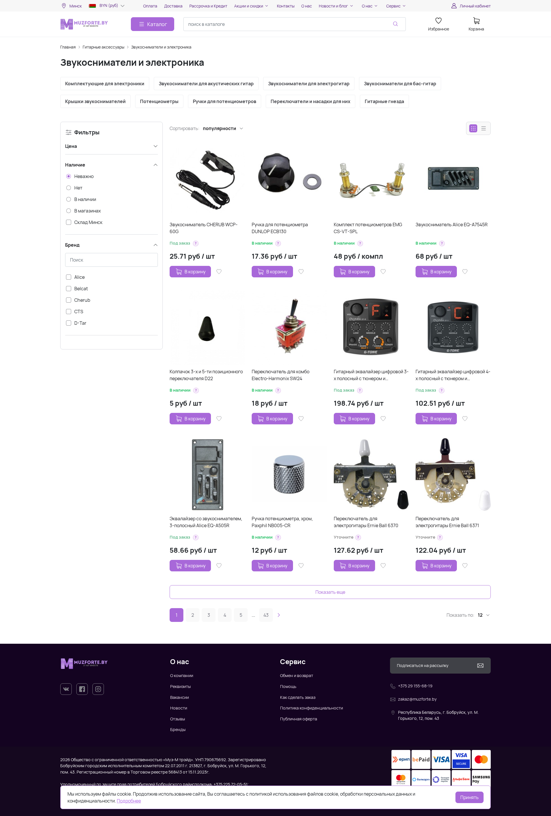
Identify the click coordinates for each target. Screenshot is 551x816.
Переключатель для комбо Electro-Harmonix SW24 (280, 375)
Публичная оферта (298, 719)
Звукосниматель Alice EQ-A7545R (452, 224)
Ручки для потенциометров (224, 101)
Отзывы (177, 719)
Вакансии (179, 697)
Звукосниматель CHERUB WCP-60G (204, 228)
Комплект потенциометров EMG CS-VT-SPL (368, 228)
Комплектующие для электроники (104, 83)
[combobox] (294, 24)
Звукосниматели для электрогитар (309, 83)
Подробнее (129, 801)
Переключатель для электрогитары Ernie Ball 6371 (447, 522)
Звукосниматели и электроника (161, 47)
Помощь (288, 686)
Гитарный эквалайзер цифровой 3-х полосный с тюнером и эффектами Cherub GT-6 (371, 375)
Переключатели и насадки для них (310, 101)
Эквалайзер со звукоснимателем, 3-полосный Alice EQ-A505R (206, 522)
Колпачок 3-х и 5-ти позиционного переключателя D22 (206, 375)
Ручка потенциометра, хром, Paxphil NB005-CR (282, 522)
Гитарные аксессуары (103, 47)
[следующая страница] (278, 615)
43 (266, 615)
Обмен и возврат (296, 675)
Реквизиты (180, 686)
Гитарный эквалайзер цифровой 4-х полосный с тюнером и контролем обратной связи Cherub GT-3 (453, 375)
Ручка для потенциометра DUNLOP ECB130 (280, 228)
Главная (68, 47)
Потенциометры (159, 101)
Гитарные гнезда (384, 101)
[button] (196, 243)
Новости (178, 708)
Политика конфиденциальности (311, 708)
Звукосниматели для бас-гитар (400, 83)
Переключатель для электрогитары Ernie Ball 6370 (366, 522)
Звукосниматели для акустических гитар (206, 83)
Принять (469, 797)
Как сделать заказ (297, 697)
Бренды (178, 729)
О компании (181, 675)
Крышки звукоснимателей (95, 101)
